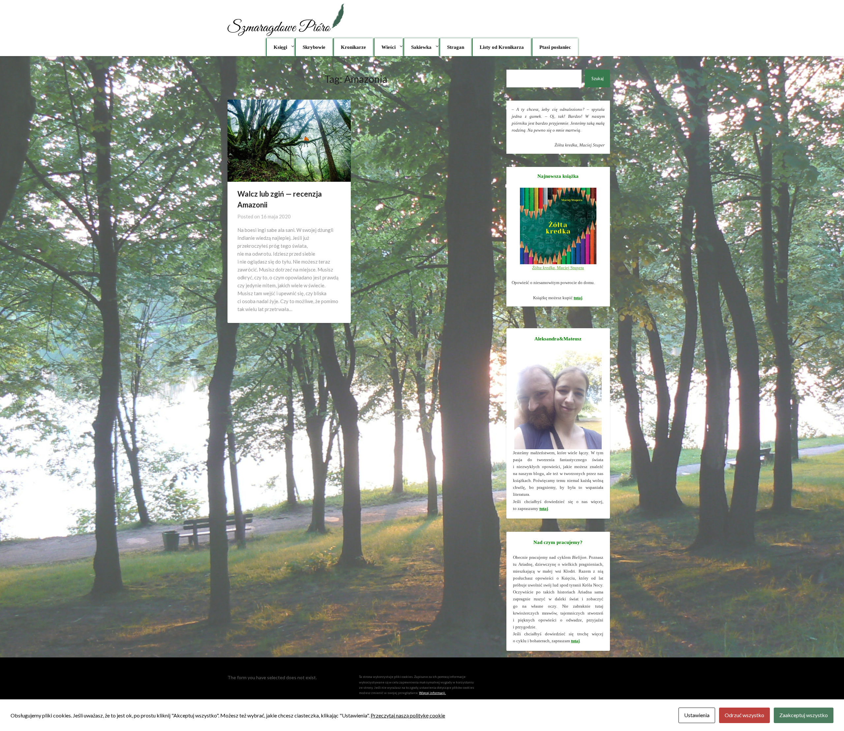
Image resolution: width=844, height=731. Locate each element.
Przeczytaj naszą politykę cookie (408, 715)
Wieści (388, 47)
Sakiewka (421, 47)
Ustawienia (696, 715)
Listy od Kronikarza (502, 47)
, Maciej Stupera (558, 267)
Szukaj (597, 78)
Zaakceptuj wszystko (803, 715)
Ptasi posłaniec (555, 47)
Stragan (455, 47)
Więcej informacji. (432, 693)
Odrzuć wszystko (744, 715)
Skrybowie (314, 47)
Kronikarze (353, 47)
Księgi (280, 47)
